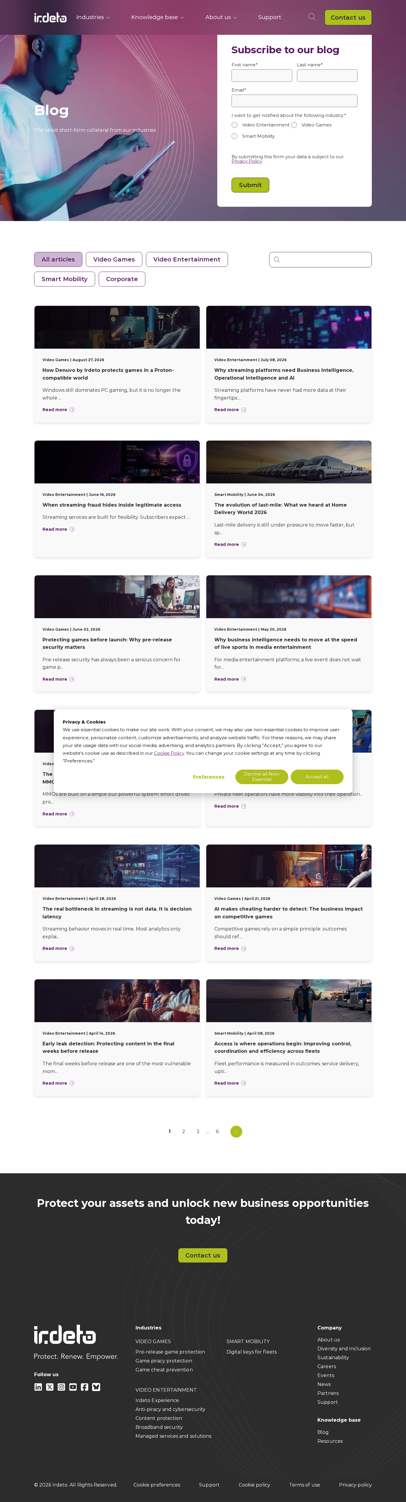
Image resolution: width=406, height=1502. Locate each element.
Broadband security (159, 1427)
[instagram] (62, 1389)
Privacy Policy (247, 161)
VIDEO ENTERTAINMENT (166, 1390)
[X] (50, 1389)
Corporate (122, 279)
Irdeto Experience (157, 1400)
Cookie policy (254, 1485)
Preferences (208, 776)
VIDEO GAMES (153, 1341)
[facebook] (85, 1389)
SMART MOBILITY (248, 1341)
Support (269, 17)
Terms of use (304, 1485)
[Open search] (313, 17)
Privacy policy (355, 1485)
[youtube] (73, 1389)
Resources (330, 1441)
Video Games (114, 259)
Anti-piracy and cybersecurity (171, 1409)
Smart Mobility (65, 279)
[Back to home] (50, 17)
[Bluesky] (96, 1389)
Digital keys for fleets (251, 1352)
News (324, 1384)
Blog (323, 1432)
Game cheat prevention (164, 1370)
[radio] (261, 125)
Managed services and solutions (174, 1436)
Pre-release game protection (170, 1352)
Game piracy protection (164, 1361)
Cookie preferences (156, 1485)
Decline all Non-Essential (262, 776)
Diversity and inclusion (344, 1348)
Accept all (317, 776)
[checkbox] (295, 133)
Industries (90, 17)
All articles (58, 259)
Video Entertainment (187, 259)
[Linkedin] (38, 1389)
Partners (328, 1393)
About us (218, 17)
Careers (326, 1366)
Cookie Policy (169, 753)
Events (325, 1375)
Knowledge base (154, 17)
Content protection (159, 1418)
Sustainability (333, 1357)
